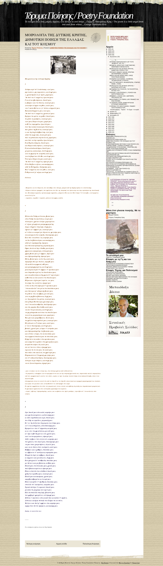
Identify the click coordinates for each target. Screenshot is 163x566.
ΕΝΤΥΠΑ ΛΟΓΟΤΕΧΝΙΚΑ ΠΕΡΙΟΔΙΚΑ (117, 162)
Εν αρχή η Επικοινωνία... (113, 174)
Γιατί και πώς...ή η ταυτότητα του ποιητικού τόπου (121, 171)
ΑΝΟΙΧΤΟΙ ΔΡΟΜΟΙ (112, 170)
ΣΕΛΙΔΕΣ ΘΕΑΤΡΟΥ (112, 158)
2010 (110, 130)
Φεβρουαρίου (114, 113)
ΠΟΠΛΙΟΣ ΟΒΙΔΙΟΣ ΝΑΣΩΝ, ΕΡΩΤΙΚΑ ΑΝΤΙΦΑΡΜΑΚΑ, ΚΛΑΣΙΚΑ (122, 72)
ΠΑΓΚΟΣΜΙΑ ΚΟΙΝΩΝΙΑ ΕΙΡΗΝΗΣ (116, 265)
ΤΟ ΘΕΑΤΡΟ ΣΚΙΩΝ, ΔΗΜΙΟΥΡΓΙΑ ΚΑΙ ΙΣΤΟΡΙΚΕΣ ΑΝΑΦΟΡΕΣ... (122, 103)
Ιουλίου (112, 111)
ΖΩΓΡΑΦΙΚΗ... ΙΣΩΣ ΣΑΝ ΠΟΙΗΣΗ (117, 168)
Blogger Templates (124, 563)
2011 (110, 128)
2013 (110, 124)
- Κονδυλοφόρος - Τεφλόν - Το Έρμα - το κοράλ (124, 109)
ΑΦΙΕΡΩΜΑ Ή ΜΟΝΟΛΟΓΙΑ (115, 136)
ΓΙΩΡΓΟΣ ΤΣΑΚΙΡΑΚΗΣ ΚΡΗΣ (115, 257)
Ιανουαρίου (113, 115)
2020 (110, 51)
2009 (110, 132)
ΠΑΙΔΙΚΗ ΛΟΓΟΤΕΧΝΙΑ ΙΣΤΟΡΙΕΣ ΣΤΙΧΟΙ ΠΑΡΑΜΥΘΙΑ (123, 150)
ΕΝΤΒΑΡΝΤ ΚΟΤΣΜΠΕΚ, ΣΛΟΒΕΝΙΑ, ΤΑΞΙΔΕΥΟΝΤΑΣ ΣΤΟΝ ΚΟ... (121, 79)
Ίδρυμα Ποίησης (113, 215)
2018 (110, 54)
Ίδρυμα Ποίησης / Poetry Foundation (79, 15)
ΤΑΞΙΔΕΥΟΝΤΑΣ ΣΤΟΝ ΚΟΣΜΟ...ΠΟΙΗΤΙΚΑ (120, 147)
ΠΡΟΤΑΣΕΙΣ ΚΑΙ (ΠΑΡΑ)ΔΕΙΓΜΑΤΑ (117, 156)
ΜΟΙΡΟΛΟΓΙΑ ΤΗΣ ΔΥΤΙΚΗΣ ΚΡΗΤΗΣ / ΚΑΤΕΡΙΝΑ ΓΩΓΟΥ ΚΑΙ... (122, 86)
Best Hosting (105, 563)
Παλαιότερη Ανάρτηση (91, 544)
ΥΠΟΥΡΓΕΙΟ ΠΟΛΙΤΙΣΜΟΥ (114, 272)
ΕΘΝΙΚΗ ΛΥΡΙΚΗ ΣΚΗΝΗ (114, 281)
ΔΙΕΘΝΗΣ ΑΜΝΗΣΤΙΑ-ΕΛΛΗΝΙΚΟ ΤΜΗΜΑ (119, 267)
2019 (110, 53)
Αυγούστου (113, 56)
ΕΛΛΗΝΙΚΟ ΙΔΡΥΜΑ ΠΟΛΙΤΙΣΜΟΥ (117, 278)
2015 (110, 121)
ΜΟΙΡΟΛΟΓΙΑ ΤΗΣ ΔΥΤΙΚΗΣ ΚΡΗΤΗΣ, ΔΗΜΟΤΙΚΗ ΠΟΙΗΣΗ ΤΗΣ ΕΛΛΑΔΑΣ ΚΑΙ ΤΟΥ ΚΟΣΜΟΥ (56, 39)
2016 (110, 119)
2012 (110, 126)
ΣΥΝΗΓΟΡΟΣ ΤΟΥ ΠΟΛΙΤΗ (115, 268)
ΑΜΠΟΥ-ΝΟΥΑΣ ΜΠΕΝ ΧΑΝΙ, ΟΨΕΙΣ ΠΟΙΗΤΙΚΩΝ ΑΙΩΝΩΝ (121, 76)
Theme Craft (136, 563)
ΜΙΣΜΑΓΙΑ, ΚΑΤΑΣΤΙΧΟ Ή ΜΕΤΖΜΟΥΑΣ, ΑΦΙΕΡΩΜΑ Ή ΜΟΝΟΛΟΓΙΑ (122, 66)
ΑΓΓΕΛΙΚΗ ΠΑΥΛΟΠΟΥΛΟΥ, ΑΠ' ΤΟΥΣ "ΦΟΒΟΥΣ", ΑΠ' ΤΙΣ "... (122, 62)
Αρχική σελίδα (61, 544)
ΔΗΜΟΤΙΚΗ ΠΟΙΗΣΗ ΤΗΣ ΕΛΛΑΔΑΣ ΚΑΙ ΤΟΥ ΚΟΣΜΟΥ (68, 48)
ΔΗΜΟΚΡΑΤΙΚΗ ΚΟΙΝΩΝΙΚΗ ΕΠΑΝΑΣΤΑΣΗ (120, 263)
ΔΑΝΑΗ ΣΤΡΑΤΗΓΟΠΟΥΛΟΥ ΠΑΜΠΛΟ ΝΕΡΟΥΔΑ (122, 173)
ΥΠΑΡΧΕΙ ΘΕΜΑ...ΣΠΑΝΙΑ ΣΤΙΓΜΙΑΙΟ (118, 145)
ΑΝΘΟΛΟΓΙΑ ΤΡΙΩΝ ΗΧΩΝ (114, 139)
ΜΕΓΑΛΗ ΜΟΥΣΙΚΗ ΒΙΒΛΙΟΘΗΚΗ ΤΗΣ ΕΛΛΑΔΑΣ (121, 277)
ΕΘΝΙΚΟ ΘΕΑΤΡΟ (112, 280)
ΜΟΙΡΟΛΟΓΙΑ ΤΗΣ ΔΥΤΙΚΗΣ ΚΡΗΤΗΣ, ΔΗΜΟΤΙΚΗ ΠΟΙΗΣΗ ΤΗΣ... (122, 69)
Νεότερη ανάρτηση (33, 544)
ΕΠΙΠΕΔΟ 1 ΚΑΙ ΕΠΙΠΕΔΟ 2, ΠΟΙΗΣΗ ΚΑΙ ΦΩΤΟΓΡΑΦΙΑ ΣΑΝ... (123, 93)
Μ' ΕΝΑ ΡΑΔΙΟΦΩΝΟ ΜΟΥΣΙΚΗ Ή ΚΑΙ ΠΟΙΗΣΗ (121, 144)
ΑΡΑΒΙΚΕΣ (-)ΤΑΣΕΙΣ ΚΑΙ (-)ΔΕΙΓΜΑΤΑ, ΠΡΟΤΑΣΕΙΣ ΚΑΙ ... (122, 96)
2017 (110, 117)
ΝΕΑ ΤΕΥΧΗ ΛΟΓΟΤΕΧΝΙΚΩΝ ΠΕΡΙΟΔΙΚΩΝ (120, 164)
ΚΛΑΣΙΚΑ (109, 138)
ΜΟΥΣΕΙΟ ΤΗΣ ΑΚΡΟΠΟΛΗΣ (115, 274)
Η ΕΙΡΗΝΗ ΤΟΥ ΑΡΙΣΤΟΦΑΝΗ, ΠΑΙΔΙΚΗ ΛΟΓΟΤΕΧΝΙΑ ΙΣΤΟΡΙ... (122, 106)
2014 (110, 122)
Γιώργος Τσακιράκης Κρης (117, 217)
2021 (110, 49)
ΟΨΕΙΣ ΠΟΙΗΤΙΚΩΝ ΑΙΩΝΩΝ (115, 148)
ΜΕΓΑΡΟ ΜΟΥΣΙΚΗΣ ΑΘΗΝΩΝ (116, 275)
